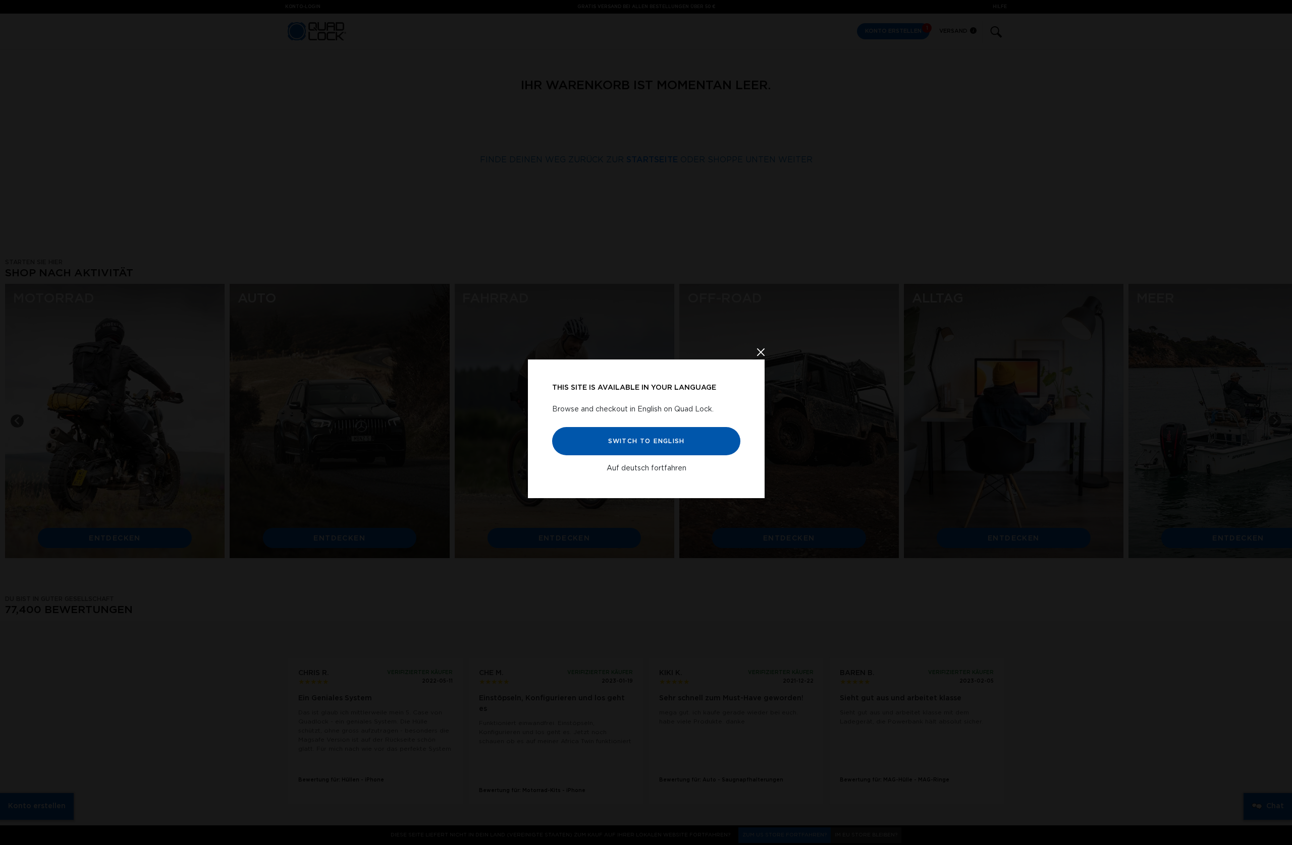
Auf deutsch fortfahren (646, 468)
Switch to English (646, 441)
